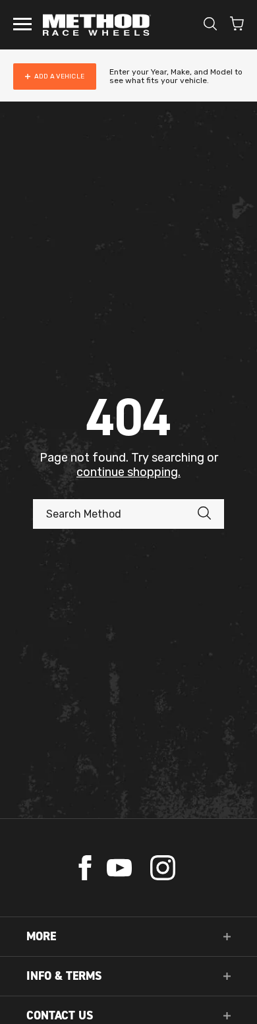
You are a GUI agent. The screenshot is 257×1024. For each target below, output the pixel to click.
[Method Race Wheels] (97, 25)
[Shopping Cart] (237, 25)
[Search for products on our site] (210, 25)
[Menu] (22, 25)
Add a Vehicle (59, 76)
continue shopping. (128, 472)
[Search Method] (211, 514)
